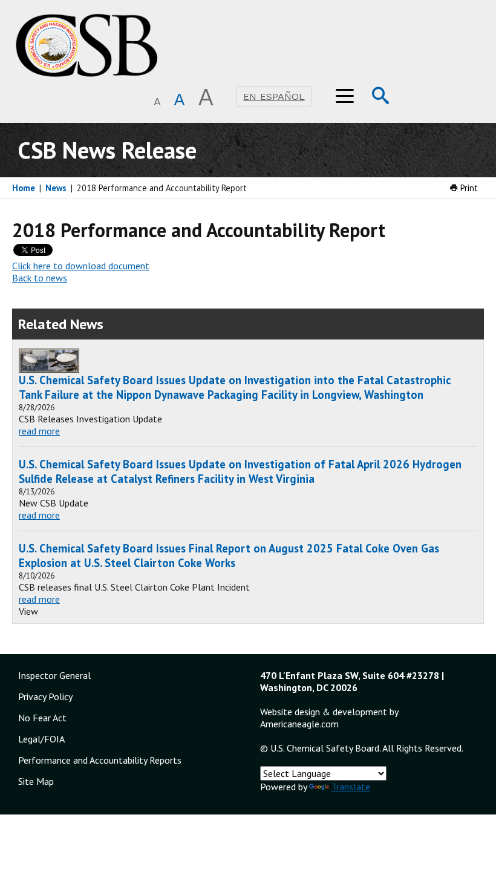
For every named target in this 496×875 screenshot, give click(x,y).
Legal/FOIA (41, 739)
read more (39, 431)
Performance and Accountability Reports (99, 760)
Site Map (36, 781)
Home (23, 188)
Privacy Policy (45, 696)
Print (468, 188)
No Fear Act (42, 718)
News (56, 188)
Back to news (39, 278)
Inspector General (54, 675)
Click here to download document (80, 266)
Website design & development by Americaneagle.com (329, 718)
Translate (350, 787)
